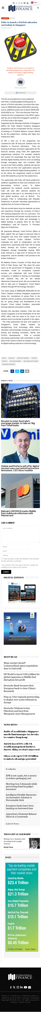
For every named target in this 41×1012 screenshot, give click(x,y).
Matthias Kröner (15, 361)
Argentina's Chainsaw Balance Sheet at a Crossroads (21, 815)
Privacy (14, 1002)
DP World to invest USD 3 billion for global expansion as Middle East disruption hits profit (22, 677)
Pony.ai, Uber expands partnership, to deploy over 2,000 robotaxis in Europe (22, 699)
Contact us (16, 996)
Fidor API (11, 358)
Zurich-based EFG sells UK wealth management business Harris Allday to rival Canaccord (21, 746)
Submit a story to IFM (11, 998)
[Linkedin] (21, 987)
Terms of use (24, 1002)
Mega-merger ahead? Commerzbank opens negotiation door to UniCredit (21, 665)
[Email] (29, 987)
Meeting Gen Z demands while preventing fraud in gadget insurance (21, 786)
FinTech (4, 361)
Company (5, 18)
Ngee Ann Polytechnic (31, 361)
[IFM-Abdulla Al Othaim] (20, 644)
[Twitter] (14, 987)
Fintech (12, 18)
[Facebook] (11, 987)
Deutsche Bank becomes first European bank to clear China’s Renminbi (20, 688)
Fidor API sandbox (23, 358)
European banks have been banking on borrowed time (20, 807)
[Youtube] (25, 987)
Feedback (35, 998)
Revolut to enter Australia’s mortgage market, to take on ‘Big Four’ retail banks (18, 423)
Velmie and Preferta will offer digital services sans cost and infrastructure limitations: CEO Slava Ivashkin (20, 468)
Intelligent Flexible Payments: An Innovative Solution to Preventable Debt (21, 797)
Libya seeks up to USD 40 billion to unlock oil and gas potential (21, 757)
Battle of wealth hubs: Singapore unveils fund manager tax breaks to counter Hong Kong (21, 734)
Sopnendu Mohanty (8, 364)
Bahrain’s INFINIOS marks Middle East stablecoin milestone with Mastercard (18, 513)
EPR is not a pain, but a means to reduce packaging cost (21, 777)
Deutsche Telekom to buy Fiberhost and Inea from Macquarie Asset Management (19, 710)
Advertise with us (30, 996)
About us (5, 996)
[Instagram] (18, 987)
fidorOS (34, 358)
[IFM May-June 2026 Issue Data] (21, 951)
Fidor (4, 358)
